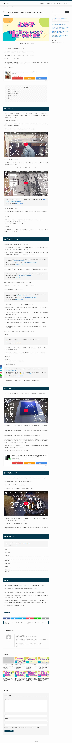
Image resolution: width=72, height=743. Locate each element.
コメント (6, 699)
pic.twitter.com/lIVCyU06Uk (30, 297)
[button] (6, 618)
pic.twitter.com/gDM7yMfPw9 (25, 275)
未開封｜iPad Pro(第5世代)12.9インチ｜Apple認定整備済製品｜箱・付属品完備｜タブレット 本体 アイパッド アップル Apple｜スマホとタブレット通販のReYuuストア (29, 456)
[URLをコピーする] (45, 618)
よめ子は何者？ (12, 89)
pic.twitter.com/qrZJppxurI (16, 201)
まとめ (10, 98)
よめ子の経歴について (13, 93)
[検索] (68, 0)
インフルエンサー (6, 612)
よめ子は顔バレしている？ (14, 91)
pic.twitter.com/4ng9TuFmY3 (31, 262)
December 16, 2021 (19, 375)
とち (9, 641)
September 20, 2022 (19, 264)
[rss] (67, 0)
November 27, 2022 (19, 203)
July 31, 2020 (18, 343)
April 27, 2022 (18, 277)
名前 (5, 714)
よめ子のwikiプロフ (13, 96)
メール (6, 718)
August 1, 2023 (18, 545)
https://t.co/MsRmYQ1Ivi (11, 370)
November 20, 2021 (19, 299)
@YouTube (25, 260)
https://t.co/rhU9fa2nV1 (18, 260)
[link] (17, 646)
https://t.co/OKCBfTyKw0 (22, 295)
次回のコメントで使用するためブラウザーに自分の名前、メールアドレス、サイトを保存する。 (23, 727)
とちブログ (6, 3)
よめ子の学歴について (13, 95)
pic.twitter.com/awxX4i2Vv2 (26, 373)
